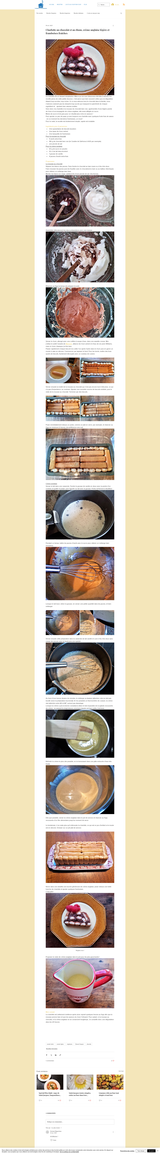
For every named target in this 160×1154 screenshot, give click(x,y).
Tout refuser (141, 1151)
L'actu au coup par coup (93, 13)
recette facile (50, 1044)
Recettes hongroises (65, 13)
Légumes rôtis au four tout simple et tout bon (109, 1094)
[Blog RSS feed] (124, 5)
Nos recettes (39, 13)
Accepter (151, 1151)
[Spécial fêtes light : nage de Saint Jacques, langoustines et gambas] (50, 1082)
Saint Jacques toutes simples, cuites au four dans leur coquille (80, 1094)
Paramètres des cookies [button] (127, 1151)
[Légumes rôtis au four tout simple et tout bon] (110, 1082)
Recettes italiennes (78, 13)
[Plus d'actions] (113, 25)
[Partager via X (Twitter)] (51, 1055)
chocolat (89, 1044)
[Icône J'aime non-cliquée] (51, 1140)
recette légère (60, 1044)
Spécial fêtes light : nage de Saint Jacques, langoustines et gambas (49, 1094)
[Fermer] (158, 1151)
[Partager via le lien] (60, 1055)
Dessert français (79, 1044)
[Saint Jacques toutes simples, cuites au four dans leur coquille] (80, 1082)
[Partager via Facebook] (47, 1055)
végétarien (69, 1044)
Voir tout (121, 1071)
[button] (121, 13)
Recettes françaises (51, 13)
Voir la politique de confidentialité (69, 1152)
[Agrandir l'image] (63, 370)
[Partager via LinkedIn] (56, 1055)
